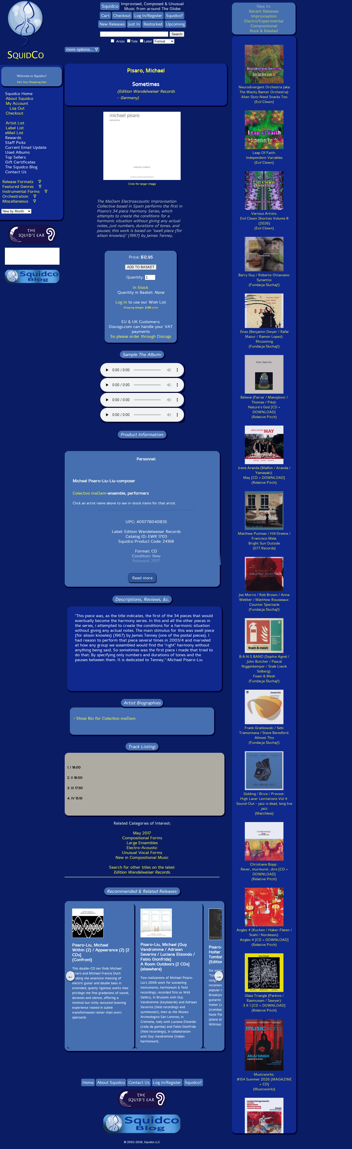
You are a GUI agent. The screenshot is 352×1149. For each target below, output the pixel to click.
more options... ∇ (82, 49)
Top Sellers (15, 157)
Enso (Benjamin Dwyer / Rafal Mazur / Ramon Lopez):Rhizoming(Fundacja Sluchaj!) (264, 339)
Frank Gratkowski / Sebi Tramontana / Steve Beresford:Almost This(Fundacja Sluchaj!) (264, 735)
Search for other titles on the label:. (142, 870)
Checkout (14, 113)
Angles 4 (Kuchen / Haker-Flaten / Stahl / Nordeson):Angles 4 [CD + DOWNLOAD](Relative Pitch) (264, 937)
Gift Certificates (20, 162)
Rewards (13, 137)
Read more (142, 577)
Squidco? (174, 15)
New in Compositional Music (142, 857)
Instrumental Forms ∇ (24, 191)
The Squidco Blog (21, 167)
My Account (17, 103)
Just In (134, 24)
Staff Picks (15, 142)
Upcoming (175, 24)
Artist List (15, 122)
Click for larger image (142, 184)
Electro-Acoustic (142, 847)
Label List (15, 127)
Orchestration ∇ (19, 196)
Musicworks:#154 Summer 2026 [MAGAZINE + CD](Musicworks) (264, 1081)
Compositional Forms (142, 837)
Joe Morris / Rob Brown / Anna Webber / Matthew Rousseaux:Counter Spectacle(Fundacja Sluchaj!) (264, 602)
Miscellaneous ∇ (19, 201)
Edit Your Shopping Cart (31, 82)
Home (88, 1082)
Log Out (17, 108)
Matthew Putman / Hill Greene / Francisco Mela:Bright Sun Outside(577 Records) (264, 540)
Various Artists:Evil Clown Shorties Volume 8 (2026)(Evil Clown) (264, 220)
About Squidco (19, 98)
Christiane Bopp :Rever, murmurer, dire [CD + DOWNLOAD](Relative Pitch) (264, 871)
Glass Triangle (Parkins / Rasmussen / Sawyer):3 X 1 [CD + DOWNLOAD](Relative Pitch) (264, 1003)
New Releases (112, 24)
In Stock (140, 287)
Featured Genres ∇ (21, 186)
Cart (105, 15)
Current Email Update (25, 147)
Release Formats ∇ (21, 181)
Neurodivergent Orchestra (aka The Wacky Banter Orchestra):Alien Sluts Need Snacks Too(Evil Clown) (264, 94)
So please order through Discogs (140, 336)
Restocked (153, 24)
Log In (121, 302)
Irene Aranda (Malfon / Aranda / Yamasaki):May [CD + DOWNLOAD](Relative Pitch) (264, 475)
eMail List (14, 132)
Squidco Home (18, 93)
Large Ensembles (142, 842)
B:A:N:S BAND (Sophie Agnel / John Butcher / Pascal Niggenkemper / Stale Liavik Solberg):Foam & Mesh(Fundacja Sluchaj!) (264, 668)
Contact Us (15, 171)
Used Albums (17, 152)
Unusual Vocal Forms (142, 852)
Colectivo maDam (89, 493)
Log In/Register (148, 15)
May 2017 (142, 833)
